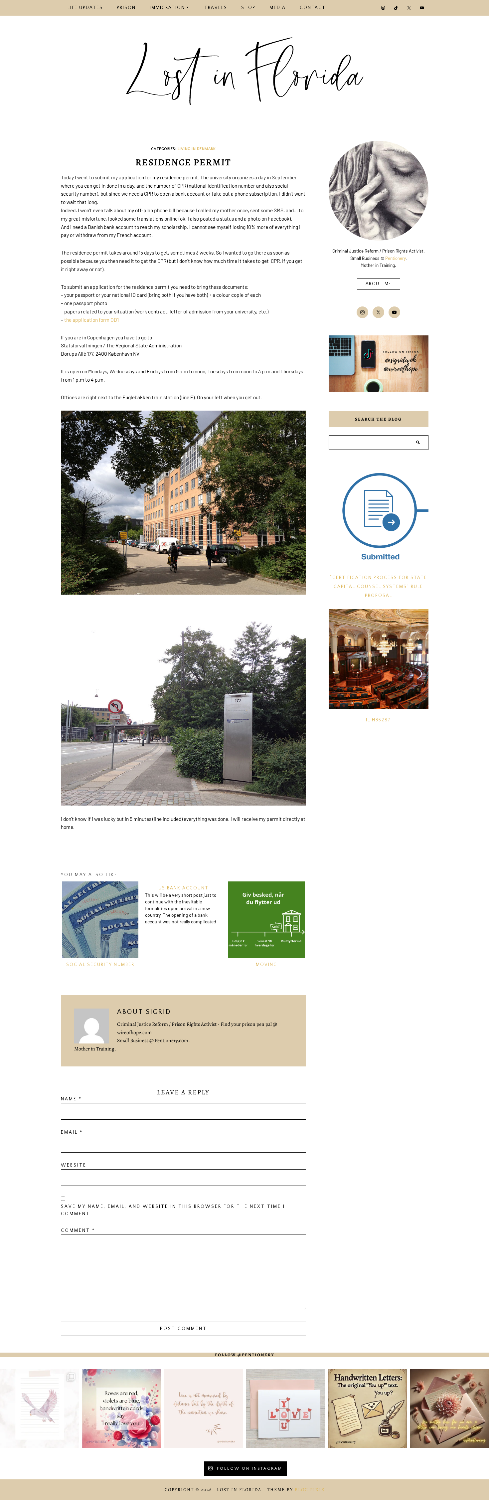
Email (72, 1132)
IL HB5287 (378, 720)
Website (73, 1165)
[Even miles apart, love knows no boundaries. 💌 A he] (203, 1408)
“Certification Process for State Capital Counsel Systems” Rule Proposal (378, 586)
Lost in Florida (244, 77)
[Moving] (266, 919)
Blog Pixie (310, 1489)
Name (71, 1099)
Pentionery (395, 258)
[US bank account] (185, 903)
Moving (266, 964)
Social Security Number (100, 964)
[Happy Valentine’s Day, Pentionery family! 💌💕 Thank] (121, 1408)
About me (379, 283)
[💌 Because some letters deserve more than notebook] (39, 1408)
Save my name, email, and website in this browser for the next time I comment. (173, 1210)
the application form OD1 (91, 319)
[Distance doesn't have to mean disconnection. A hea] (449, 1408)
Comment (78, 1230)
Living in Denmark (197, 149)
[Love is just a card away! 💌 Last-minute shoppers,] (285, 1408)
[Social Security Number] (100, 919)
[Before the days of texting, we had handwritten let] (367, 1408)
